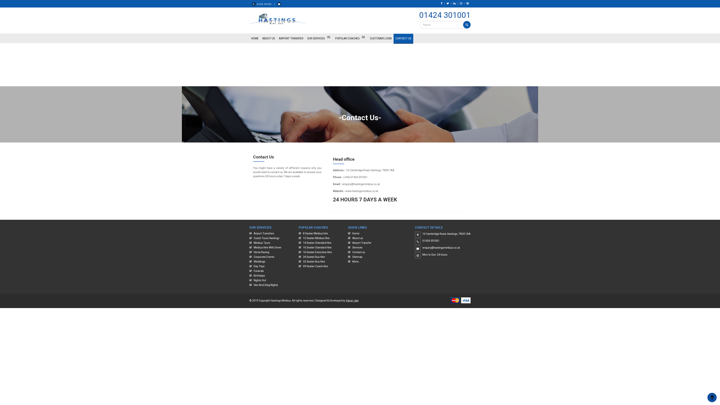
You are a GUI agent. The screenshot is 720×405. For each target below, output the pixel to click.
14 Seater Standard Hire (317, 242)
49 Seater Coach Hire (315, 266)
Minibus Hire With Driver (267, 247)
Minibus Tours (262, 242)
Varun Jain (352, 300)
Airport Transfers (264, 233)
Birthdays (259, 275)
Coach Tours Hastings (266, 238)
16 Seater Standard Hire (317, 247)
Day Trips (259, 266)
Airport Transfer (291, 38)
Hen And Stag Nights (266, 285)
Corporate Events (264, 256)
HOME (255, 38)
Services (357, 247)
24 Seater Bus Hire (314, 256)
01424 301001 (445, 15)
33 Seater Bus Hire (314, 261)
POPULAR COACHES (347, 38)
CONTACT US (403, 38)
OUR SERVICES (316, 38)
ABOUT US (268, 38)
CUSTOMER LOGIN (381, 38)
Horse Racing (261, 252)
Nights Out (260, 280)
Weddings (259, 261)
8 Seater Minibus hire (315, 233)
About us (357, 238)
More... (356, 261)
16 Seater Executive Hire (317, 252)
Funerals (259, 270)
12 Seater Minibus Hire (316, 238)
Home (355, 233)
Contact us (358, 252)
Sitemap (357, 256)
